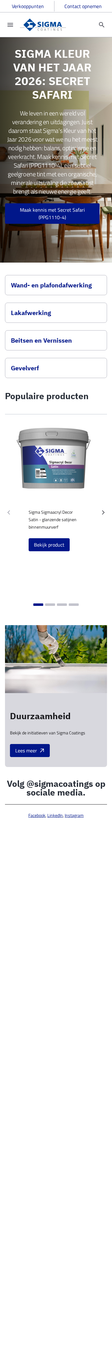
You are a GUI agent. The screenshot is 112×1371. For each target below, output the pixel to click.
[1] (38, 604)
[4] (74, 604)
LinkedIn (55, 815)
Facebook (36, 815)
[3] (62, 604)
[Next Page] (103, 512)
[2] (50, 604)
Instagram (74, 815)
